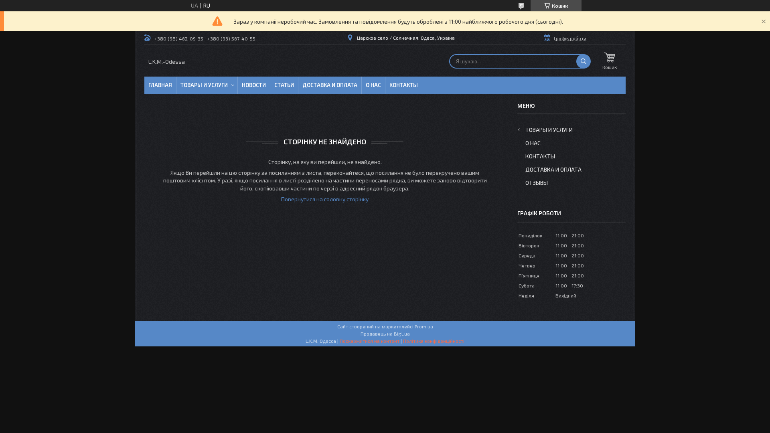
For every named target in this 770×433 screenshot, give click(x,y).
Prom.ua (424, 326)
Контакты (403, 85)
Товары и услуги (204, 85)
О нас (373, 85)
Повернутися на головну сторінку (325, 199)
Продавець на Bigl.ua (385, 333)
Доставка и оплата (329, 85)
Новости (254, 85)
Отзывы (536, 182)
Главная (160, 85)
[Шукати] (583, 61)
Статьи (284, 85)
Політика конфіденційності (433, 341)
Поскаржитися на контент (369, 341)
